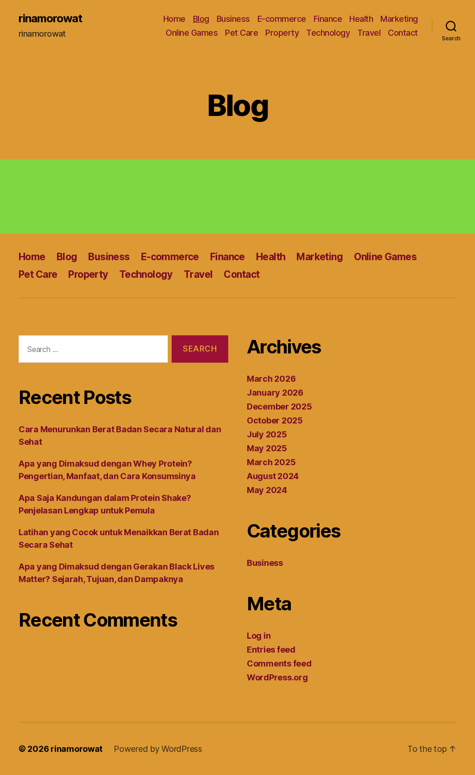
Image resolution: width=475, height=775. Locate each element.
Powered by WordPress (158, 749)
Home (174, 19)
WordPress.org (277, 677)
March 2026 (271, 379)
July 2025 (267, 434)
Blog (201, 19)
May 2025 (267, 448)
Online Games (192, 33)
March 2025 (271, 462)
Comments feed (279, 663)
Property (282, 33)
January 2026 (275, 392)
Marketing (399, 19)
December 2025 (279, 406)
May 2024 (267, 490)
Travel (368, 33)
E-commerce (281, 19)
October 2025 (275, 420)
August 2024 (273, 476)
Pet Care (241, 33)
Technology (328, 33)
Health (361, 19)
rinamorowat (50, 18)
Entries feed (271, 649)
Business (233, 19)
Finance (328, 19)
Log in (258, 635)
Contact (403, 33)
